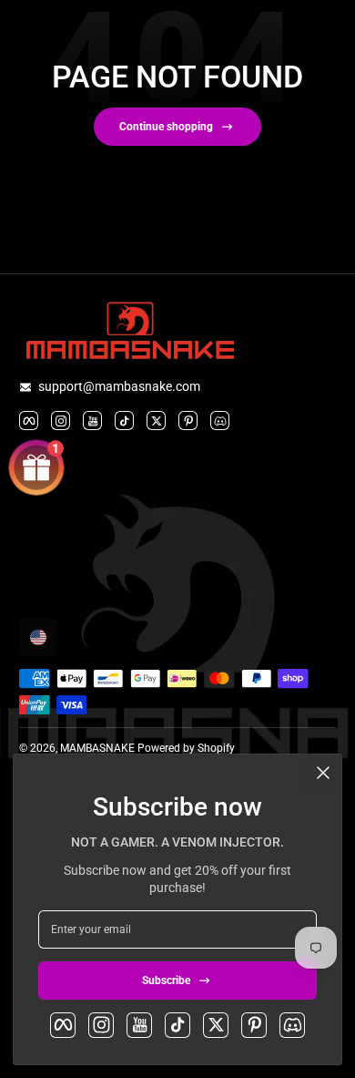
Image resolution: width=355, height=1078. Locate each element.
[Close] (323, 773)
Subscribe (166, 980)
